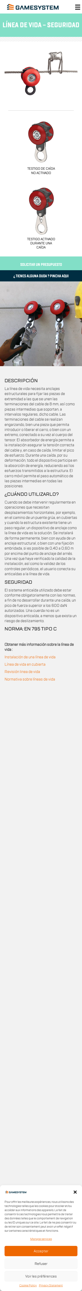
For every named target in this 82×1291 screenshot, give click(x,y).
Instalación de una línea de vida (30, 657)
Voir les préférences (41, 1276)
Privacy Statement (51, 1285)
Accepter (41, 1251)
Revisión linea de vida (22, 671)
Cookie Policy (28, 1285)
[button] (75, 1192)
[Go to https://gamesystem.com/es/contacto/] (41, 264)
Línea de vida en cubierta (25, 664)
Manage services (41, 1239)
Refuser (41, 1263)
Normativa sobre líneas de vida (30, 679)
